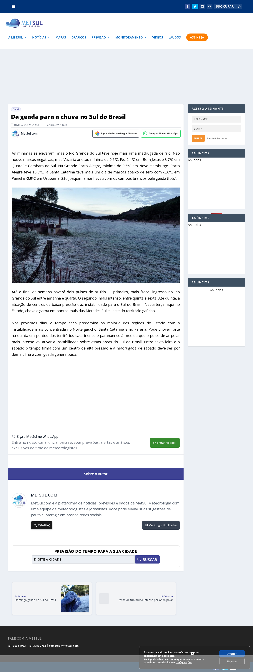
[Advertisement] (126, 663)
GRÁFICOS (78, 37)
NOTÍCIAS (39, 37)
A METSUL (15, 37)
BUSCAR (150, 559)
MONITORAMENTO (129, 37)
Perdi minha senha (217, 138)
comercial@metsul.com (64, 645)
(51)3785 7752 (37, 645)
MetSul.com (29, 133)
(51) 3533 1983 (17, 645)
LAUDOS (175, 37)
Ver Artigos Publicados (163, 525)
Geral (16, 109)
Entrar (198, 138)
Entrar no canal (166, 442)
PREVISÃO (99, 37)
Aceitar (231, 653)
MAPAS (61, 37)
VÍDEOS (157, 37)
